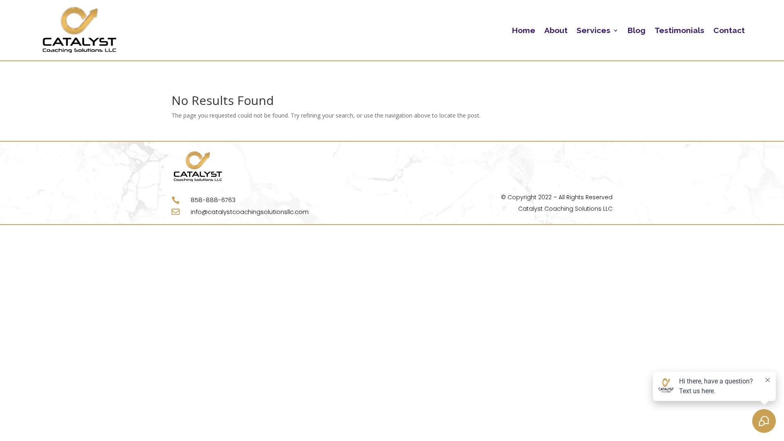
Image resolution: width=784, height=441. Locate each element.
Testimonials (679, 30)
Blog (637, 30)
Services (593, 30)
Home (523, 30)
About (556, 30)
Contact (729, 30)
